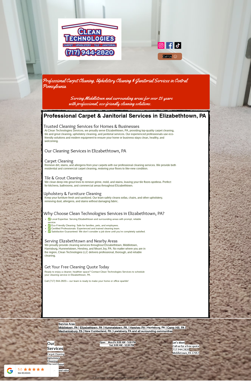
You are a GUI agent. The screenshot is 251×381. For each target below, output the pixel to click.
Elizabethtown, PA (91, 327)
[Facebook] (169, 45)
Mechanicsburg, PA (70, 331)
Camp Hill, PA (175, 327)
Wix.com (143, 378)
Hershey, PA (137, 327)
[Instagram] (161, 45)
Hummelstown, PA (115, 327)
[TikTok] (178, 45)
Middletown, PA (68, 327)
